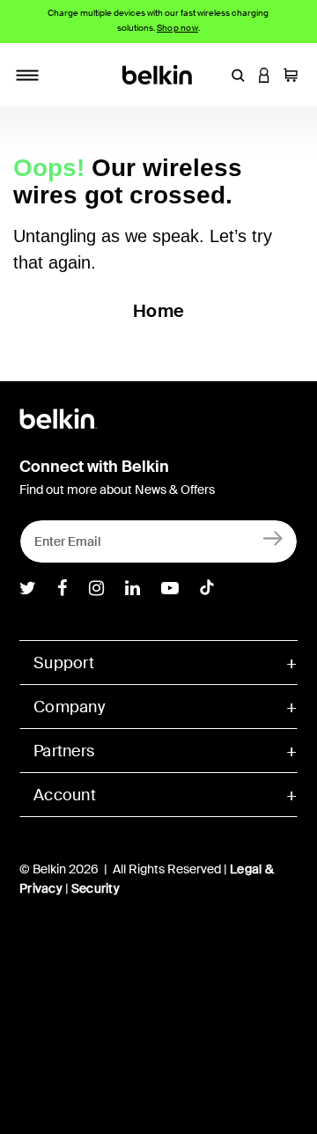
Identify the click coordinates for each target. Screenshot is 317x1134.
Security (95, 888)
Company (69, 707)
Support (63, 663)
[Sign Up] (273, 537)
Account (64, 795)
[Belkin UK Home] (158, 73)
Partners (63, 751)
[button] (238, 75)
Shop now (177, 27)
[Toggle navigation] (27, 75)
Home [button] (158, 310)
